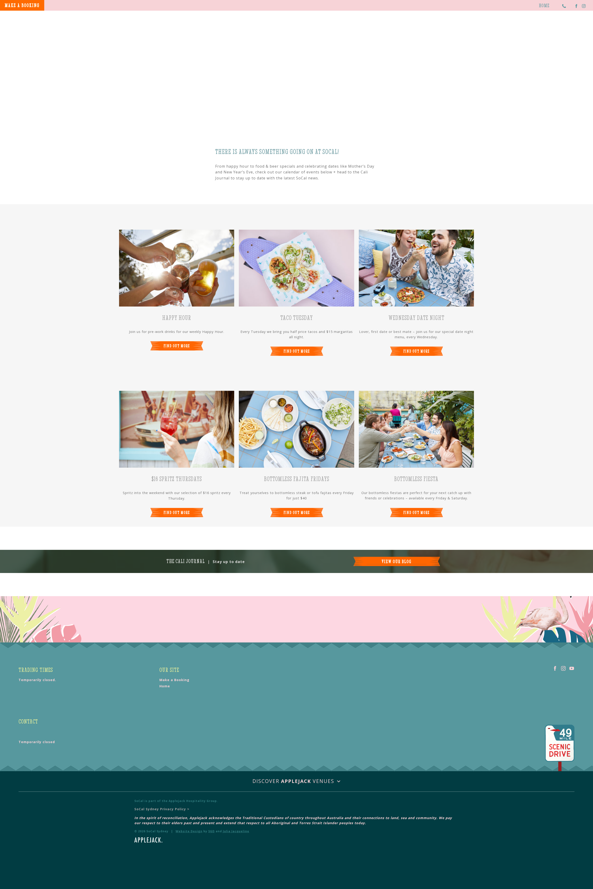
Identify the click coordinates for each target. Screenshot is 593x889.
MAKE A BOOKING (22, 5)
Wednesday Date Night (416, 318)
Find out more (177, 345)
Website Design (189, 831)
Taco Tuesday (296, 318)
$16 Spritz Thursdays (176, 479)
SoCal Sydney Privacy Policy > (161, 809)
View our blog (397, 561)
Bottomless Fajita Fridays (296, 479)
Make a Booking (174, 680)
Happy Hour (176, 318)
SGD (211, 831)
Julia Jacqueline (236, 831)
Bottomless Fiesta (416, 479)
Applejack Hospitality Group (193, 801)
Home (544, 5)
